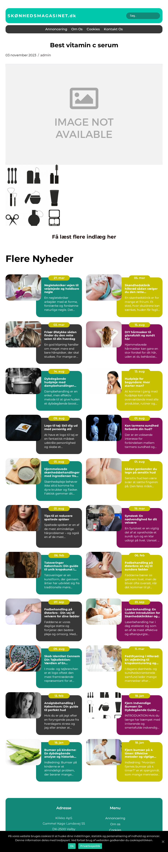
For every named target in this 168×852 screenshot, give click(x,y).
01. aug (139, 418)
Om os (77, 29)
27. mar (59, 278)
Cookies (93, 29)
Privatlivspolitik (90, 845)
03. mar (59, 325)
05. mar (139, 278)
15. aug (140, 325)
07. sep (59, 602)
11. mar (139, 649)
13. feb (59, 696)
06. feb (59, 555)
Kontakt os (113, 29)
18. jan (139, 696)
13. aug (140, 371)
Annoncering (56, 29)
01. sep (139, 602)
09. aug (59, 418)
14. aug (59, 371)
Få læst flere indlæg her (84, 237)
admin (45, 55)
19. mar (139, 508)
